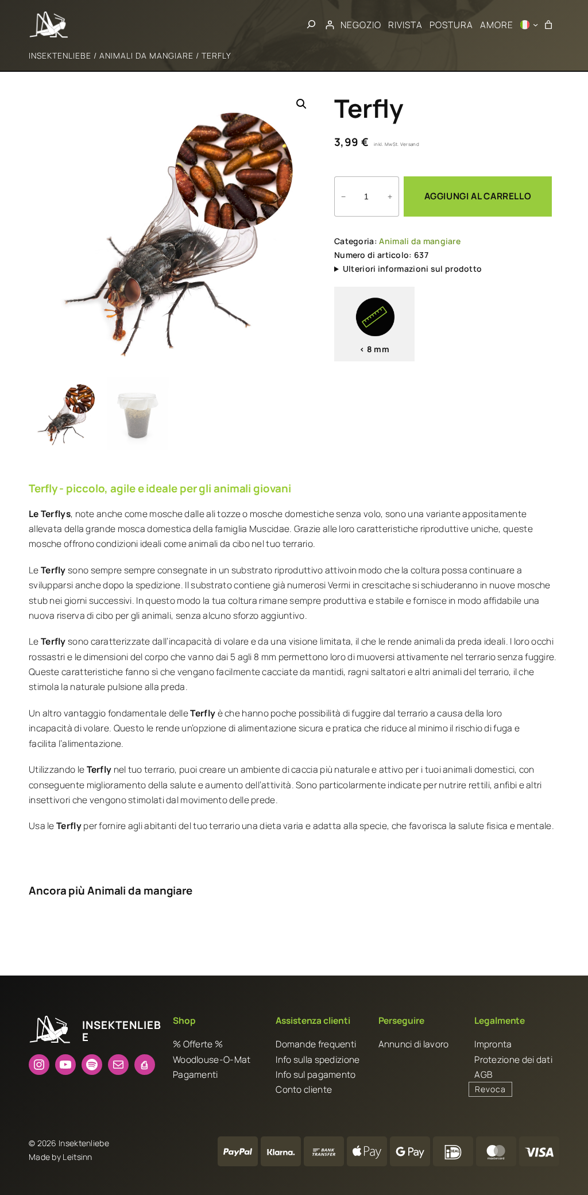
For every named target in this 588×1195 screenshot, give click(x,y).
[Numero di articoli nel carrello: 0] (548, 24)
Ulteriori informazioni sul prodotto (412, 268)
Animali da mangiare (146, 55)
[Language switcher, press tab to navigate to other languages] (529, 24)
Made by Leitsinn (60, 1156)
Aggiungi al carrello (478, 196)
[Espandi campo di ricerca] (311, 24)
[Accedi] (330, 24)
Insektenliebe (60, 55)
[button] (301, 104)
